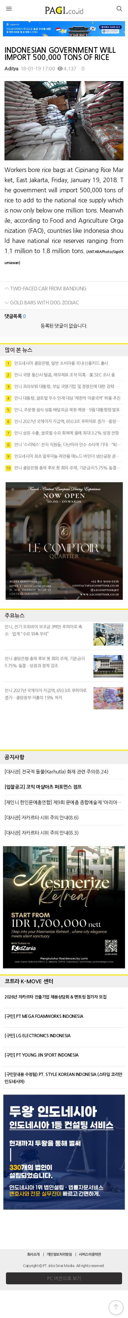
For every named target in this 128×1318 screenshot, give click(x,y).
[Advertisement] (64, 728)
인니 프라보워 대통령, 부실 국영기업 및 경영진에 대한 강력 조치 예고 (65, 386)
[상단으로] (116, 1307)
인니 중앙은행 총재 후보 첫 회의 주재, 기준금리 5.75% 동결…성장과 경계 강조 (64, 468)
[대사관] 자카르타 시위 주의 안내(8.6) (41, 817)
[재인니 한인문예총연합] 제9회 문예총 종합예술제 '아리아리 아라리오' (64, 802)
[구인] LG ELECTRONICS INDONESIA (37, 1036)
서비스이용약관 (90, 1254)
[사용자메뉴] (119, 9)
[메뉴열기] (9, 9)
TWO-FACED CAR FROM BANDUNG (48, 288)
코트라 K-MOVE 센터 (29, 981)
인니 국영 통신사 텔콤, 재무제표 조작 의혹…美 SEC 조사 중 (61, 375)
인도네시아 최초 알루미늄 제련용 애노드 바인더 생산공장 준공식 (65, 456)
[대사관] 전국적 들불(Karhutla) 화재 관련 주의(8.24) (56, 771)
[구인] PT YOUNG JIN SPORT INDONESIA (41, 1055)
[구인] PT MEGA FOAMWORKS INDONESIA (43, 1016)
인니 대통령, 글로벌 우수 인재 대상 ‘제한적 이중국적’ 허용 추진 (63, 398)
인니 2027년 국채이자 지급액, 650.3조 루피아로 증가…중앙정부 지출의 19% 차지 (65, 421)
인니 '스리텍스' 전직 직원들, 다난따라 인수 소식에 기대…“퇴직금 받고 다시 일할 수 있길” (65, 445)
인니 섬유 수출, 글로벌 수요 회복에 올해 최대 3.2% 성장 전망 (63, 433)
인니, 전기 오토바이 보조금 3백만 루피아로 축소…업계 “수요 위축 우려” (43, 630)
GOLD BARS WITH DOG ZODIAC (44, 302)
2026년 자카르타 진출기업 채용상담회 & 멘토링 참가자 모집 (55, 997)
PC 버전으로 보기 (64, 1278)
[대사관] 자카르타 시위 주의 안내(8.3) (41, 832)
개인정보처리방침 (59, 1254)
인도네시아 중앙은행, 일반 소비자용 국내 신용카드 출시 (57, 363)
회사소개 (33, 1254)
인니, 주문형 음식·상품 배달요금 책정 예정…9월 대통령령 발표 (63, 410)
